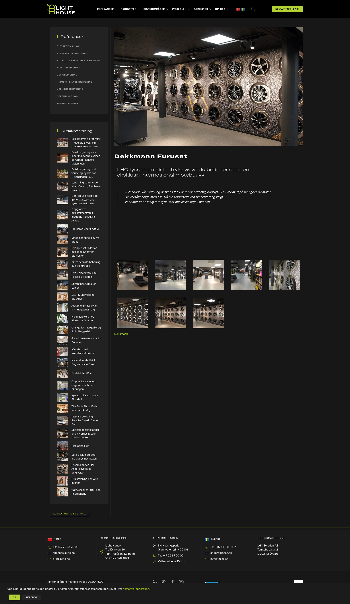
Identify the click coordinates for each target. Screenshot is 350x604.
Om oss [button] (220, 9)
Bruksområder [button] (154, 9)
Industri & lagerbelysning (75, 82)
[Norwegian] (238, 9)
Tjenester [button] (201, 9)
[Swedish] (243, 9)
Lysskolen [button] (179, 9)
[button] (253, 9)
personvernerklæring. (136, 589)
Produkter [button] (128, 9)
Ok (14, 597)
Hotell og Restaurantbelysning (78, 60)
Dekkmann (121, 334)
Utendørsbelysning (70, 89)
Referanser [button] (105, 9)
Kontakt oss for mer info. (69, 514)
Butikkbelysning (68, 46)
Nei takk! (31, 597)
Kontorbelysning (68, 67)
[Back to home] (61, 9)
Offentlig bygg (67, 96)
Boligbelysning (67, 75)
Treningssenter (67, 103)
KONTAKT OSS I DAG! (287, 9)
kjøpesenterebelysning (73, 53)
